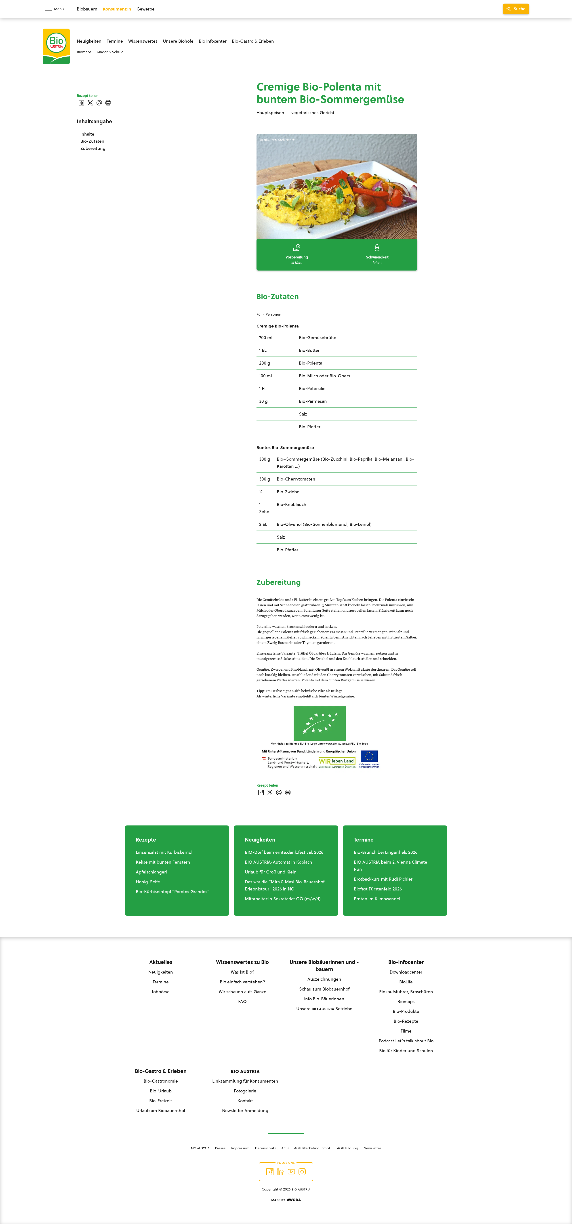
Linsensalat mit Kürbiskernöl (164, 852)
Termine (115, 41)
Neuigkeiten (89, 41)
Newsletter (372, 1148)
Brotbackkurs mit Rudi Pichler (383, 879)
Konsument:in (117, 9)
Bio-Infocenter (406, 962)
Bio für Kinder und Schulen (406, 1051)
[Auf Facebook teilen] (261, 792)
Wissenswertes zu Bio (242, 962)
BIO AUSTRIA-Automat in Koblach (278, 862)
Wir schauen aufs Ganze (242, 992)
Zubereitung (92, 148)
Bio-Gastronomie (161, 1081)
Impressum (240, 1148)
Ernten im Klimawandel (377, 899)
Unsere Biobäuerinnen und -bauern (324, 966)
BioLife (406, 982)
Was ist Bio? (242, 972)
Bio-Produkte (406, 1011)
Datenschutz (265, 1148)
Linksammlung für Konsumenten (245, 1081)
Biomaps (84, 51)
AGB (285, 1148)
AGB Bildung (347, 1148)
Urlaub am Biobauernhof (160, 1110)
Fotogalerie (245, 1091)
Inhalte (87, 134)
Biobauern (87, 9)
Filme (406, 1031)
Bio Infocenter (213, 41)
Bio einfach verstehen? (242, 982)
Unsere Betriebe (324, 1009)
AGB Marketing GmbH (313, 1148)
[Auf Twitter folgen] (280, 1171)
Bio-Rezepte (406, 1021)
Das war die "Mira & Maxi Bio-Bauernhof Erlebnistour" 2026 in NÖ (284, 885)
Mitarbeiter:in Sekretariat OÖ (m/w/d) (283, 899)
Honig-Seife (148, 882)
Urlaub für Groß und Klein (271, 872)
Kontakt (245, 1101)
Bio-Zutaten (92, 141)
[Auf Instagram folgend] (302, 1171)
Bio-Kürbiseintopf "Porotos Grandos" (172, 891)
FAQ (242, 1001)
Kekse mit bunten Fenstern (163, 862)
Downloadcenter (406, 972)
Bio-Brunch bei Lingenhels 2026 (385, 852)
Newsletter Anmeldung (245, 1110)
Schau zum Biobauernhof (324, 989)
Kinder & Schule (110, 51)
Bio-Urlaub (161, 1091)
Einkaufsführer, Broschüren (406, 992)
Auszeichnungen (324, 979)
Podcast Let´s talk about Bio (406, 1041)
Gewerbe (146, 9)
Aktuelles (160, 962)
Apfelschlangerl (151, 872)
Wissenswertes (143, 41)
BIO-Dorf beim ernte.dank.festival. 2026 (284, 852)
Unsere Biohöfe (178, 41)
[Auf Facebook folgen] (270, 1171)
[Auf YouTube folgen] (291, 1171)
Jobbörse (161, 992)
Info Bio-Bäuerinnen (324, 999)
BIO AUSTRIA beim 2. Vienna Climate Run (390, 865)
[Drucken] (287, 792)
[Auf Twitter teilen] (269, 792)
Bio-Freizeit (160, 1101)
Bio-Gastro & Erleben (253, 41)
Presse (220, 1148)
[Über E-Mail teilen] (278, 792)
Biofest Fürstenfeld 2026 (378, 889)
